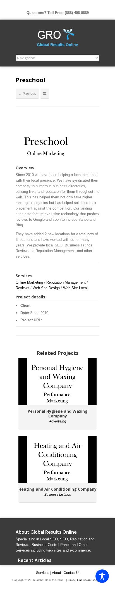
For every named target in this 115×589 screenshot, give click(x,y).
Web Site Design (46, 288)
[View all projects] (44, 94)
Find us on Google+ (90, 579)
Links (71, 579)
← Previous (27, 94)
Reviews (22, 288)
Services (42, 573)
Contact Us (72, 573)
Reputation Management (66, 282)
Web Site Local (75, 288)
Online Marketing (29, 282)
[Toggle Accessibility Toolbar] (102, 576)
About (56, 573)
